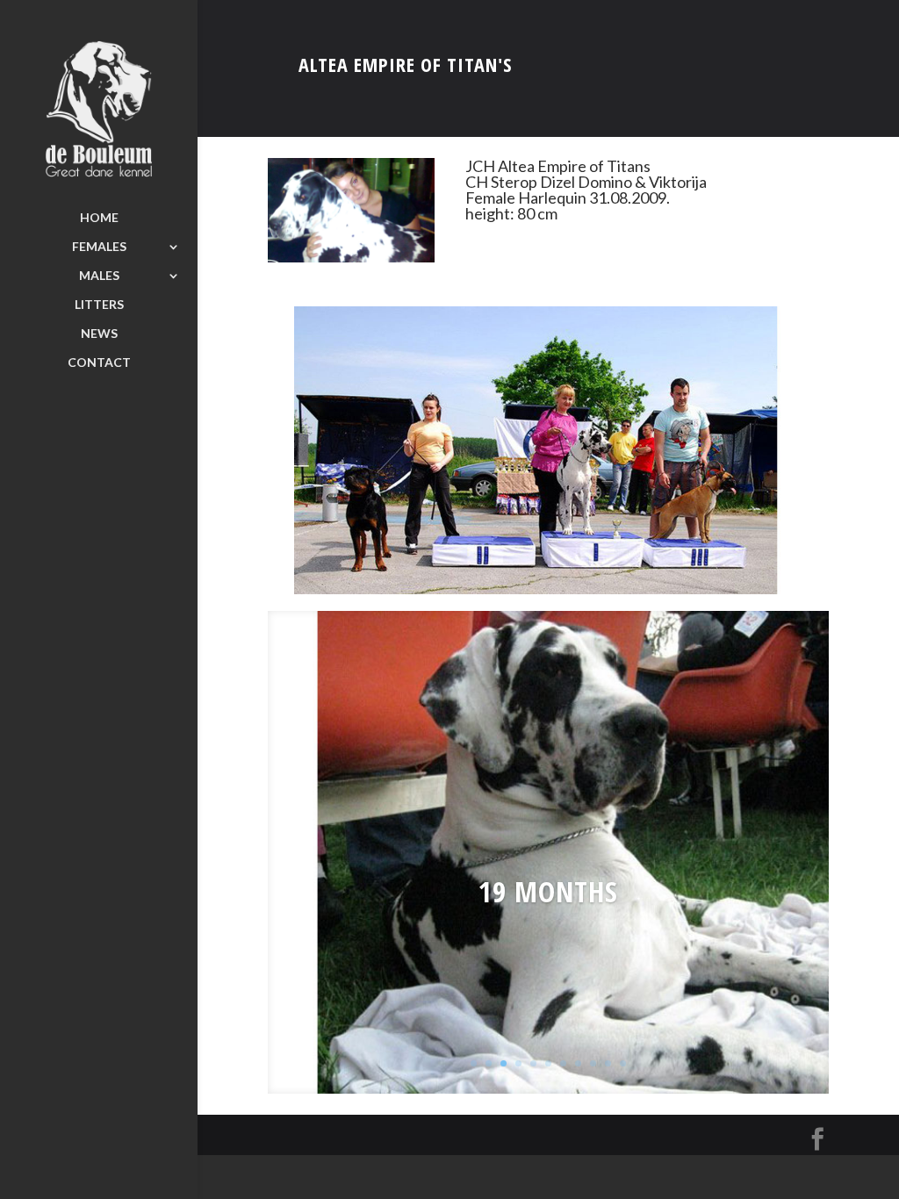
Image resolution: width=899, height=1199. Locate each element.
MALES (99, 276)
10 (608, 1063)
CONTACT (99, 363)
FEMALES (99, 247)
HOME (99, 218)
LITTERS (99, 305)
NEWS (99, 334)
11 (623, 1063)
